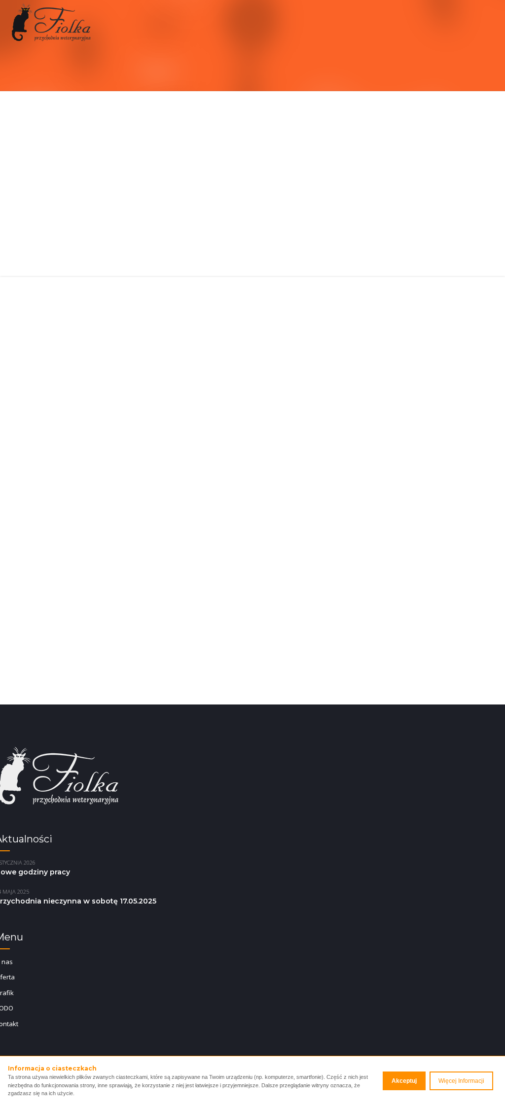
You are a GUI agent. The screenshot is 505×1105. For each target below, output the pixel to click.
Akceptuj (404, 1080)
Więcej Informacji (461, 1080)
